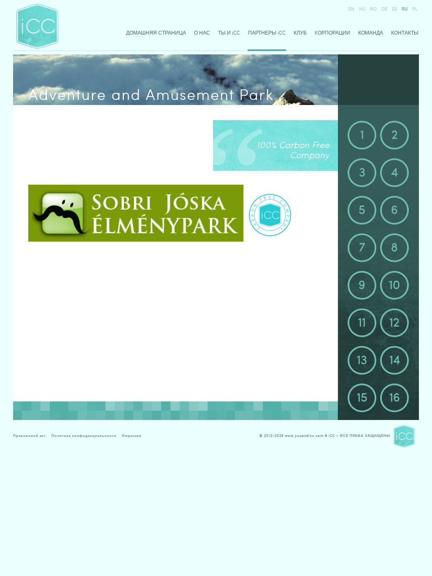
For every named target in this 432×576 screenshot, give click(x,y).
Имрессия (132, 436)
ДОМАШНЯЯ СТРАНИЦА (156, 33)
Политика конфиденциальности (83, 436)
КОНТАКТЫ (404, 33)
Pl (414, 9)
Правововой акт (29, 436)
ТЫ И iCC (229, 33)
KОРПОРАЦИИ (332, 33)
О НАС (202, 33)
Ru (405, 9)
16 (394, 397)
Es (394, 9)
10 (394, 285)
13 (362, 360)
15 (362, 397)
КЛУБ (300, 33)
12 (394, 322)
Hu (362, 9)
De (384, 9)
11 (362, 322)
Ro (373, 9)
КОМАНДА (370, 33)
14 (394, 360)
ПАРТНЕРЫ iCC (267, 33)
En (351, 9)
